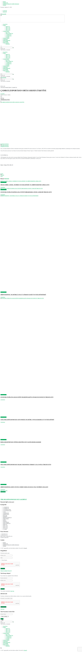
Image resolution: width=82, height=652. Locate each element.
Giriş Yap (5, 10)
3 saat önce (3, 187)
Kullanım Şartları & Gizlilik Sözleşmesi (11, 3)
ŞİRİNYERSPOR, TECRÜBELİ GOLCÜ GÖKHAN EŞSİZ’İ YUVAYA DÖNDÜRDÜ (23, 294)
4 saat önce (3, 194)
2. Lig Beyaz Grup (7, 509)
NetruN (25, 548)
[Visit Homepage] (3, 14)
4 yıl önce (2, 93)
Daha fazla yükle (4, 490)
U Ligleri (7, 36)
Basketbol (8, 43)
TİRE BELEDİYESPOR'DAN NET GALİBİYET (14, 499)
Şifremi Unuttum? (4, 570)
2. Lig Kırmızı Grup (7, 510)
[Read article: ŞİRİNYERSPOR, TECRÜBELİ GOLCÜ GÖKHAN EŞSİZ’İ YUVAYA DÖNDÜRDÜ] (41, 243)
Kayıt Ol (5, 11)
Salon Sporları (6, 522)
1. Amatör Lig (8, 34)
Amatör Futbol (6, 31)
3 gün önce (3, 422)
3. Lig (4, 511)
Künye (4, 1)
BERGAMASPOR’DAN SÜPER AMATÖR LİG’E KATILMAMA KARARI (21, 442)
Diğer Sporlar (6, 42)
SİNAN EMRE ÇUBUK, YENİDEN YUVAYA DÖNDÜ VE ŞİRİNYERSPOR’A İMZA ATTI (25, 184)
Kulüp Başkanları (6, 40)
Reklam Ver (5, 2)
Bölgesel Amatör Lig (7, 517)
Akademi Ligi (6, 512)
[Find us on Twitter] (1, 8)
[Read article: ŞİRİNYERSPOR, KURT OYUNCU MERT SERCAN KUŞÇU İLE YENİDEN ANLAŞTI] (41, 476)
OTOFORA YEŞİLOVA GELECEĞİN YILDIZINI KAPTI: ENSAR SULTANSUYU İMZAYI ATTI (27, 397)
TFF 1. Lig (8, 27)
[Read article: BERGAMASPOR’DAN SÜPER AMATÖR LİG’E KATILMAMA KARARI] (41, 431)
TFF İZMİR (5, 41)
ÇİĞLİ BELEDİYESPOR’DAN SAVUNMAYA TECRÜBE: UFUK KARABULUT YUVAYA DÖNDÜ (27, 419)
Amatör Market (6, 38)
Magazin (5, 521)
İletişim (4, 5)
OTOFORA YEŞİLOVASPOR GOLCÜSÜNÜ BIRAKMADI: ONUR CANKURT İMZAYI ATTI (26, 192)
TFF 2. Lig (8, 28)
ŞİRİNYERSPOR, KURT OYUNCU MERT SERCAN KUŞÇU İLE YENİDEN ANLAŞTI (24, 487)
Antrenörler (5, 39)
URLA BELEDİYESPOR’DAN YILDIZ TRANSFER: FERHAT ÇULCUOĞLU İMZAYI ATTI (26, 464)
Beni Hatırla (4, 560)
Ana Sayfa (5, 24)
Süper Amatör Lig (9, 33)
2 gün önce (3, 297)
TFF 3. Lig (8, 30)
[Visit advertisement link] (33, 22)
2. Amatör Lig (8, 35)
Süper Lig (8, 26)
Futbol (4, 25)
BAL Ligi (8, 32)
